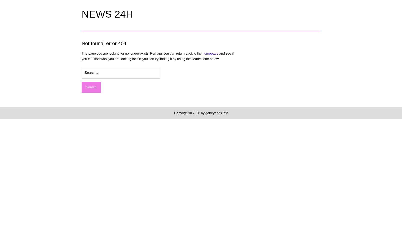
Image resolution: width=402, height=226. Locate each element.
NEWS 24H (107, 14)
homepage (210, 53)
